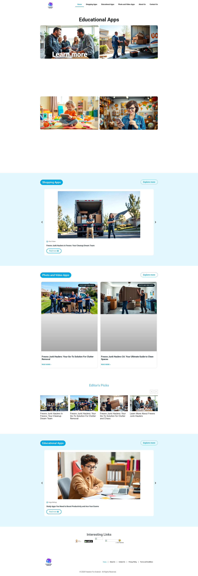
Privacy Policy (133, 562)
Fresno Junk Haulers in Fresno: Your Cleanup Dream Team (70, 245)
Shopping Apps (91, 4)
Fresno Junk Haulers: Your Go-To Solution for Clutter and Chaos (113, 416)
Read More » (46, 364)
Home (79, 4)
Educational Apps (107, 4)
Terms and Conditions (146, 562)
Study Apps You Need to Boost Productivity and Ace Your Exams (72, 506)
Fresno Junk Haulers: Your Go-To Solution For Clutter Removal (83, 416)
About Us (142, 4)
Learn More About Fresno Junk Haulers (142, 414)
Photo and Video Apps (126, 4)
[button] (42, 222)
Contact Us (154, 4)
